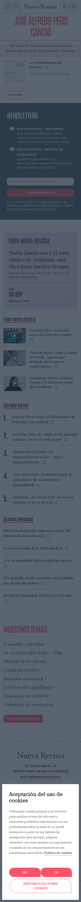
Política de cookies (58, 853)
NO (24, 872)
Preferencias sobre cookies (40, 886)
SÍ (56, 872)
